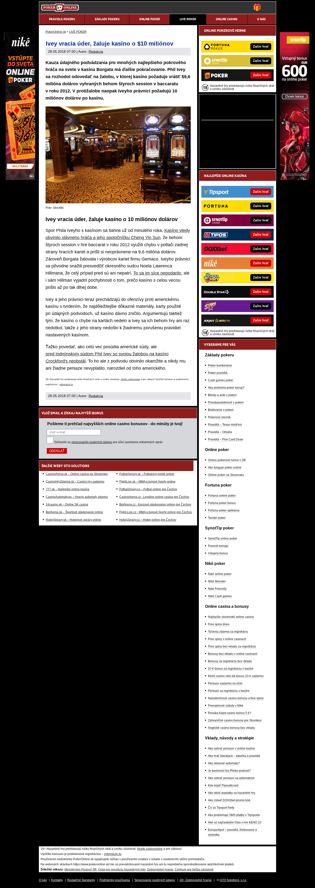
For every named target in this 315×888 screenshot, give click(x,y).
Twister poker (217, 518)
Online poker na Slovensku (226, 475)
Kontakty (57, 880)
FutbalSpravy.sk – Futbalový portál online (146, 474)
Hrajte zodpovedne (130, 379)
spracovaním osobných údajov (91, 442)
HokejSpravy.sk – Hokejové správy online (73, 520)
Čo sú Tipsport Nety (221, 807)
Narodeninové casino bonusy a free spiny (236, 698)
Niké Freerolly (217, 589)
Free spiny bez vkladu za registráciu (232, 646)
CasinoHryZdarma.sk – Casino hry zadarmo (75, 481)
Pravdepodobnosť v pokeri (226, 402)
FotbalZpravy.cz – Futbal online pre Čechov (148, 489)
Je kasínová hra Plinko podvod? (229, 770)
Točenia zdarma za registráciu (228, 631)
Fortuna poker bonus (222, 503)
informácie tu (66, 384)
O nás (43, 880)
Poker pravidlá (217, 373)
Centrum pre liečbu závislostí (194, 869)
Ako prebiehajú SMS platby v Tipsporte (234, 815)
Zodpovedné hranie (160, 869)
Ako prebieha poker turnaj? (226, 387)
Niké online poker (220, 574)
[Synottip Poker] (294, 179)
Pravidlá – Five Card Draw (225, 439)
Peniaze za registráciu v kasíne (229, 691)
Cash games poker (220, 380)
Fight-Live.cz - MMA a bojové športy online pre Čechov (155, 512)
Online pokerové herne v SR (227, 460)
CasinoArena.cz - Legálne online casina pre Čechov (154, 497)
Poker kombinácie (220, 365)
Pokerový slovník (219, 417)
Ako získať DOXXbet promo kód (229, 800)
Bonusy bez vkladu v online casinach (232, 654)
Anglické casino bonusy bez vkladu (231, 728)
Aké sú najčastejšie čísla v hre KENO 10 (234, 822)
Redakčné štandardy (81, 880)
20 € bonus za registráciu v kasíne (230, 668)
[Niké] (20, 179)
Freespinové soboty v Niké (225, 705)
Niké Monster (217, 581)
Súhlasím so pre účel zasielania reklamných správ (108, 442)
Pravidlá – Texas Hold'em (225, 424)
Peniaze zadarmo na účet (225, 683)
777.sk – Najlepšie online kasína (67, 489)
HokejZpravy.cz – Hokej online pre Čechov (147, 520)
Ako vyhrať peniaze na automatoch (231, 778)
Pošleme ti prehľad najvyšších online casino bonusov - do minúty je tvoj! (115, 423)
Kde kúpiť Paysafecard (223, 785)
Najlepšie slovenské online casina (231, 617)
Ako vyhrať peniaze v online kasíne (231, 748)
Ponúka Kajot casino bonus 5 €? (229, 713)
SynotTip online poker (222, 538)
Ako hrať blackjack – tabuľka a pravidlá (234, 756)
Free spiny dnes (218, 624)
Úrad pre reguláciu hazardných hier (121, 869)
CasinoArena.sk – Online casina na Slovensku (77, 474)
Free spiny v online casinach (227, 639)
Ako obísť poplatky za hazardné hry (231, 793)
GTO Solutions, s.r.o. (233, 880)
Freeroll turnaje (218, 546)
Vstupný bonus (218, 553)
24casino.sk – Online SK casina (67, 504)
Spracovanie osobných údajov (154, 880)
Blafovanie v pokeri (221, 410)
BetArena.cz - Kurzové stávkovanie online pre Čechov (155, 504)
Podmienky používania (114, 880)
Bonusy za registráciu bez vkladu (230, 661)
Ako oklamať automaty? (224, 763)
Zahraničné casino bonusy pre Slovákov (235, 720)
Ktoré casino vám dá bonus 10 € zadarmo (236, 676)
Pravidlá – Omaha (220, 432)
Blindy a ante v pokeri (222, 395)
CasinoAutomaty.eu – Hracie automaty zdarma (77, 497)
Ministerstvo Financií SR (80, 869)
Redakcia (96, 51)
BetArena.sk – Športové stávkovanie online (74, 512)
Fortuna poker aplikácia (223, 510)
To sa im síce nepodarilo (157, 273)
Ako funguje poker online (224, 467)
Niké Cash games (220, 596)
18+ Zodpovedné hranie (195, 880)
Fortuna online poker (222, 495)
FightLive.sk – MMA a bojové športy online (147, 481)
